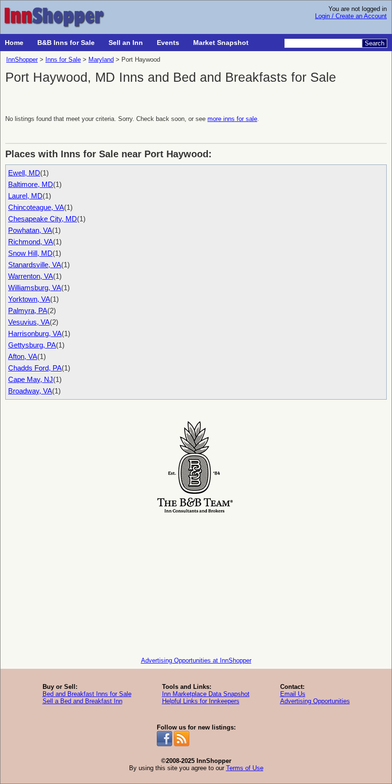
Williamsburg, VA (34, 287)
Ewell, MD (24, 173)
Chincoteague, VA (36, 207)
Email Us (292, 693)
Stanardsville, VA (34, 265)
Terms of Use (244, 768)
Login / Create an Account (351, 16)
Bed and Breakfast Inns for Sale (87, 693)
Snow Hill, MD (30, 253)
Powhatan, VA (30, 230)
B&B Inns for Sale (66, 42)
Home (14, 42)
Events (168, 42)
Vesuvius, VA (29, 322)
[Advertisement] (196, 583)
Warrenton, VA (30, 276)
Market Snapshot (221, 42)
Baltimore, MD (30, 184)
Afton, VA (22, 356)
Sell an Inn (126, 42)
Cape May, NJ (30, 379)
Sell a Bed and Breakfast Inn (82, 701)
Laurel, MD (25, 196)
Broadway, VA (30, 391)
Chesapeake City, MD (42, 219)
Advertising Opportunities (315, 701)
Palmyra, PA (27, 310)
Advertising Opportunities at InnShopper (196, 660)
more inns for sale (232, 118)
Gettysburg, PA (32, 345)
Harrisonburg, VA (35, 333)
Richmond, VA (30, 242)
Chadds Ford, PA (35, 368)
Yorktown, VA (29, 299)
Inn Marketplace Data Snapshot (206, 693)
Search (374, 43)
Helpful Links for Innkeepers (201, 701)
